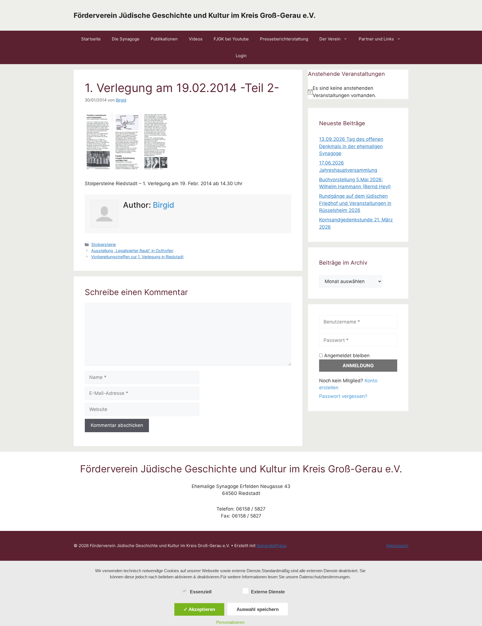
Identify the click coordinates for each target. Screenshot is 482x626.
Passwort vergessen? (343, 396)
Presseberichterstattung (284, 39)
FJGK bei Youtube (231, 39)
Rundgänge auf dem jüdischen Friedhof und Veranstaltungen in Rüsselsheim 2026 (355, 203)
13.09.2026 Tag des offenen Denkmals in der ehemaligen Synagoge (351, 146)
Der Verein (330, 39)
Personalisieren (230, 622)
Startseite (91, 39)
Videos (196, 39)
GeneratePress (271, 545)
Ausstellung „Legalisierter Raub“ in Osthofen (132, 250)
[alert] (358, 92)
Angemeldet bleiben (346, 355)
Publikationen (164, 39)
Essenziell (200, 591)
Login (241, 55)
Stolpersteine (103, 244)
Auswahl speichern (258, 609)
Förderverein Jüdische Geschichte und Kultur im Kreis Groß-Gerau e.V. (194, 15)
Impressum (397, 545)
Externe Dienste (268, 591)
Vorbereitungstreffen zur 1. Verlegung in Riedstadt (137, 256)
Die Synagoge (125, 39)
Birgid (163, 205)
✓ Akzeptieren (199, 609)
